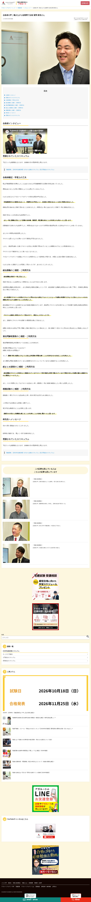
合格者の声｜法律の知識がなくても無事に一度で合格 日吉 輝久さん (49, 481)
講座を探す (86, 3)
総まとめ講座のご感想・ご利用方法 (14, 107)
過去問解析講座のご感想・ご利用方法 (15, 105)
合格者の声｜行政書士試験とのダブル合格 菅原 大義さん (46, 547)
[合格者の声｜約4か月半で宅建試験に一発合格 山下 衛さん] (17, 531)
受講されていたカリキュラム (13, 97)
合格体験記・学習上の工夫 (12, 100)
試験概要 (31, 883)
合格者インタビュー (11, 95)
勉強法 (9, 883)
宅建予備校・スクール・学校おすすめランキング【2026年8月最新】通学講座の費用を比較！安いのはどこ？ (42, 728)
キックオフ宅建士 (8, 654)
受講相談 (38, 886)
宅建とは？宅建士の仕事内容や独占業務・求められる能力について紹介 (32, 739)
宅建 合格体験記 (17, 883)
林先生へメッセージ (11, 112)
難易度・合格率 (38, 883)
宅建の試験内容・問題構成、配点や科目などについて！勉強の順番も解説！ (33, 761)
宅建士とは (24, 883)
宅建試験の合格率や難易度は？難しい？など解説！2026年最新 (29, 750)
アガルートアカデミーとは (27, 886)
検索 (2, 634)
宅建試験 (18, 886)
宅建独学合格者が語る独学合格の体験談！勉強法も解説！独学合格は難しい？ (34, 717)
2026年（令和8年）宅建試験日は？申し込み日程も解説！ (19, 712)
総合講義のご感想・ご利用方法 (13, 102)
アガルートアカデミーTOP (7, 886)
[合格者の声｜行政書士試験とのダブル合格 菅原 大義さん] (17, 553)
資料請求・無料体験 (46, 886)
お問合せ (54, 886)
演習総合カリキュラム (9, 660)
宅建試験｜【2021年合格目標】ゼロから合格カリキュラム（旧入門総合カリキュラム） (30, 169)
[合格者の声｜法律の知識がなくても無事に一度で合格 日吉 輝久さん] (17, 487)
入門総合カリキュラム (9, 657)
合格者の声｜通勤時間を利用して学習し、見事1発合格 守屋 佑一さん (49, 503)
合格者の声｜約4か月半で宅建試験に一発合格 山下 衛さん (47, 525)
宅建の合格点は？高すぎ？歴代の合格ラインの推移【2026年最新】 (31, 772)
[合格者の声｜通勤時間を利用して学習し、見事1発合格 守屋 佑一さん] (17, 509)
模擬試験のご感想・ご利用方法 (13, 110)
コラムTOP (4, 883)
